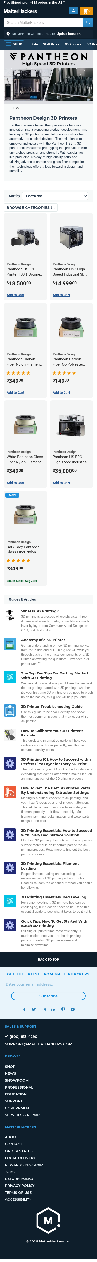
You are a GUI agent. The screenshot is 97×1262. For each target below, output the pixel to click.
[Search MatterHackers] (88, 22)
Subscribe (48, 996)
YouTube (72, 1009)
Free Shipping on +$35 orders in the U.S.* (34, 2)
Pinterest (63, 1009)
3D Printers (73, 44)
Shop (10, 1066)
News (10, 1073)
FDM (16, 108)
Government (18, 1108)
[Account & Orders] (73, 11)
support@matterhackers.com (38, 1044)
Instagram (43, 1009)
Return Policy (19, 1179)
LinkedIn (53, 1009)
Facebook (24, 1009)
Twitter (34, 1009)
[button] (48, 34)
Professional (19, 1087)
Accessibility (18, 1199)
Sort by (14, 196)
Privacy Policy (19, 1185)
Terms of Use (18, 1192)
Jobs (10, 1172)
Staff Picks (51, 44)
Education (16, 1094)
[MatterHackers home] (20, 11)
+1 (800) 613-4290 (21, 1036)
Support (13, 1101)
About (11, 1137)
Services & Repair (22, 1115)
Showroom (17, 1080)
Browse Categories (28, 207)
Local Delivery (20, 1158)
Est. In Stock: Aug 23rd (22, 581)
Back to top (48, 959)
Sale (35, 44)
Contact (13, 1144)
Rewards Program (24, 1165)
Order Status (19, 1151)
